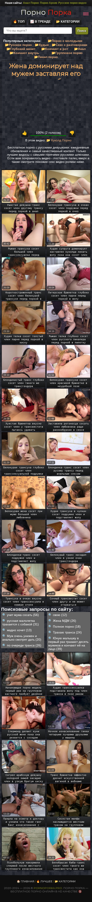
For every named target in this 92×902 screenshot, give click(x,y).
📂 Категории (67, 21)
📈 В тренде (40, 21)
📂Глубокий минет (21, 49)
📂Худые (42, 45)
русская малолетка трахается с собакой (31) (20, 622)
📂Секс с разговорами (69, 45)
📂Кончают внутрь (24, 53)
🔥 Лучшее (44, 881)
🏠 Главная (25, 881)
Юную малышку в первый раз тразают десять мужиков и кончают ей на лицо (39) (68, 643)
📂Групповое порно (67, 53)
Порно (46, 12)
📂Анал (80, 49)
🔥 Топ (19, 21)
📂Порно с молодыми (65, 41)
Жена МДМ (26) (64, 620)
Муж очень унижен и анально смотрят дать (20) (21, 637)
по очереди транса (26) (24, 645)
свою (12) (60, 615)
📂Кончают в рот (54, 49)
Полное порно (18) (67, 626)
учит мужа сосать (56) (23, 615)
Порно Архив (48, 2)
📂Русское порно (18, 45)
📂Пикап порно (46, 57)
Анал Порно (31, 2)
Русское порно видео (72, 2)
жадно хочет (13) (19, 630)
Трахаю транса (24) (67, 632)
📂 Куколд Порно (58, 140)
